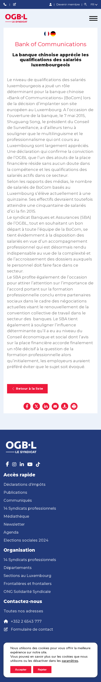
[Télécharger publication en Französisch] (46, 33)
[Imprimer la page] (74, 406)
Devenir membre (68, 4)
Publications (15, 492)
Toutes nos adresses (23, 611)
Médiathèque (16, 516)
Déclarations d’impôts (25, 484)
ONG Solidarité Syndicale (27, 591)
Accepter (21, 669)
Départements (18, 567)
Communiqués (18, 500)
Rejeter (42, 669)
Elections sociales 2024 (26, 540)
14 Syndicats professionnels (30, 508)
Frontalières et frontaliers (28, 583)
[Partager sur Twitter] (36, 406)
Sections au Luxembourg (27, 575)
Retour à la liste (29, 388)
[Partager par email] (55, 406)
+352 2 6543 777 (26, 621)
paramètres (70, 661)
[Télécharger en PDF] (64, 406)
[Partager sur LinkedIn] (45, 406)
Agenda (11, 532)
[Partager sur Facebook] (27, 406)
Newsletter (14, 524)
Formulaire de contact (32, 629)
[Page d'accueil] (21, 18)
